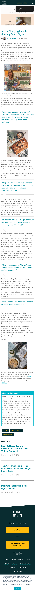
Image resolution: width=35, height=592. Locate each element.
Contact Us (22, 567)
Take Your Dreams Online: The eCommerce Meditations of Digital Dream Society (16, 468)
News (28, 560)
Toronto (5, 430)
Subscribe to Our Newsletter (17, 545)
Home (6, 560)
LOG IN (25, 3)
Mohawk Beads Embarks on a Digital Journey (14, 487)
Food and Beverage (16, 430)
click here (4, 383)
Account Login (17, 571)
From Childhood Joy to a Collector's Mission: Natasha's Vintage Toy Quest (14, 448)
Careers (12, 567)
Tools (14, 563)
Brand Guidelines (25, 563)
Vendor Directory (18, 560)
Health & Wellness (7, 434)
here (29, 376)
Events (6, 563)
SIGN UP (19, 3)
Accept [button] (17, 588)
